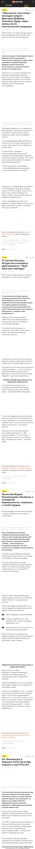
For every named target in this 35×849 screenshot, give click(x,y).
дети (14, 741)
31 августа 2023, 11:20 (7, 508)
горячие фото (24, 240)
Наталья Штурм (7, 478)
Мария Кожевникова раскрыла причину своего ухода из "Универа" (16, 735)
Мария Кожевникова (8, 743)
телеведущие (21, 242)
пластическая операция (9, 242)
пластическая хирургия (9, 244)
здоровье (15, 476)
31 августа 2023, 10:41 (7, 767)
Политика (9, 5)
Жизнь (26, 5)
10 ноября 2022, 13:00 (7, 29)
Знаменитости (6, 476)
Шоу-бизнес (23, 476)
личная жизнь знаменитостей (11, 240)
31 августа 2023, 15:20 (7, 271)
